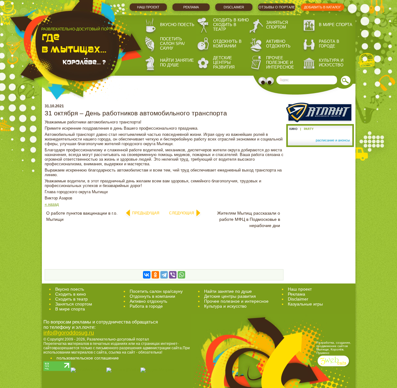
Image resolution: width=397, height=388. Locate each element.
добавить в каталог (322, 7)
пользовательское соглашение (87, 357)
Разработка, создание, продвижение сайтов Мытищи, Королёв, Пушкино (333, 348)
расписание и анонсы (333, 140)
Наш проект (148, 7)
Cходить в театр (71, 299)
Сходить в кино (231, 20)
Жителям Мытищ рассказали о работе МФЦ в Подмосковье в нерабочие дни (248, 219)
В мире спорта (335, 24)
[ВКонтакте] (146, 275)
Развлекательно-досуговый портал (118, 339)
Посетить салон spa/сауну (172, 44)
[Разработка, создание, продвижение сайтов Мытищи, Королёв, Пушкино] (333, 367)
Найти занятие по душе (177, 62)
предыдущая (145, 213)
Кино (293, 129)
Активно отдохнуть (278, 43)
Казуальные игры (305, 303)
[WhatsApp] (181, 275)
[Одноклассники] (155, 275)
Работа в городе (329, 43)
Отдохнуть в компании (227, 43)
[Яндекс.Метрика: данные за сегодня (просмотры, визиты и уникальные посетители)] (157, 370)
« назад (52, 204)
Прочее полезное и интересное (280, 62)
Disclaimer (234, 7)
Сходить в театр (224, 27)
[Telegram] (164, 275)
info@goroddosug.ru (68, 333)
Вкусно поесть (177, 24)
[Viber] (172, 275)
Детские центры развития (223, 62)
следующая (181, 213)
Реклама (191, 7)
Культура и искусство (331, 62)
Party (309, 129)
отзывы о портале (277, 7)
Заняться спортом (277, 24)
